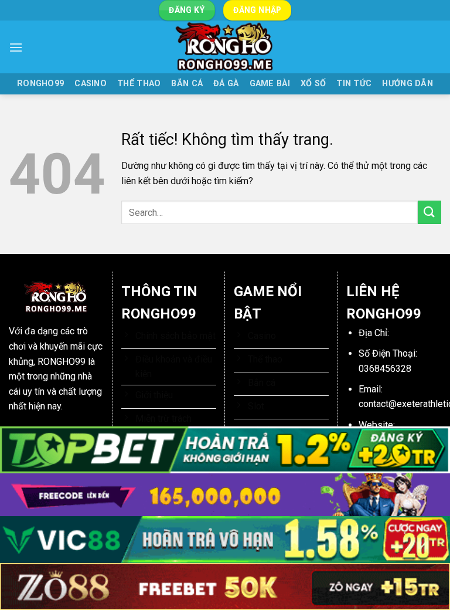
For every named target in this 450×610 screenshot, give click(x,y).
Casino (90, 84)
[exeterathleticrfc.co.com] (225, 47)
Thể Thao (139, 84)
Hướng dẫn (407, 84)
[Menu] (16, 47)
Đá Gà (225, 84)
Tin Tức (353, 84)
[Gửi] (429, 212)
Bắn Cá (187, 84)
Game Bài (270, 84)
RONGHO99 (40, 84)
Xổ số (313, 84)
